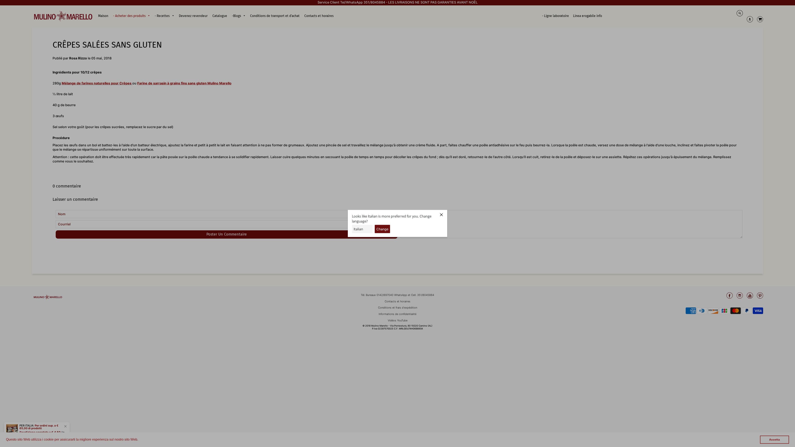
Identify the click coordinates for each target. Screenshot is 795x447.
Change (382, 229)
